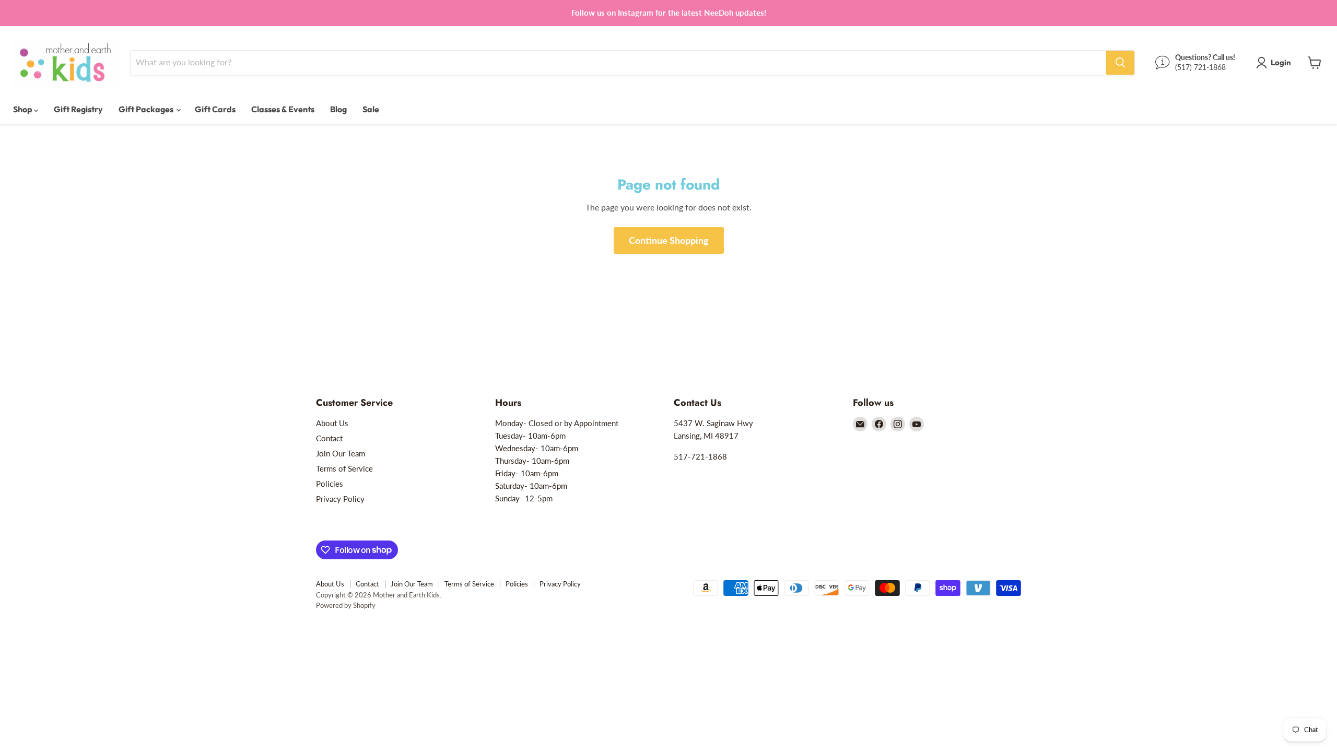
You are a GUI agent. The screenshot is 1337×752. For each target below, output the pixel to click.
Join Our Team (340, 453)
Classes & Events (282, 109)
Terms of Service (344, 468)
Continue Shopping (669, 240)
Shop (23, 109)
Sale (370, 109)
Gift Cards (215, 109)
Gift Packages (147, 109)
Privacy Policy (340, 498)
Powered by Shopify (346, 605)
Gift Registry (78, 109)
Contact (329, 438)
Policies (329, 483)
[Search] (1120, 63)
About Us (332, 423)
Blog (338, 109)
